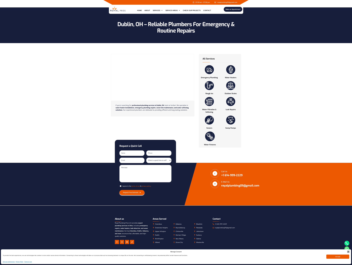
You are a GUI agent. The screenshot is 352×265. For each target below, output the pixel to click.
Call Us (224, 171)
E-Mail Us (225, 182)
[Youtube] (127, 242)
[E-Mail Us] (215, 183)
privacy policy (146, 186)
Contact (207, 10)
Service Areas (171, 10)
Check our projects (192, 10)
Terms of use (28, 261)
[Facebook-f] (117, 242)
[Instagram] (122, 242)
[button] (348, 252)
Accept (337, 256)
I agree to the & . (136, 186)
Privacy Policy (19, 261)
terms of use (135, 186)
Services (156, 10)
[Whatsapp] (346, 248)
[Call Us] (215, 173)
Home (139, 10)
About (147, 10)
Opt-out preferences (9, 261)
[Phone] (346, 243)
